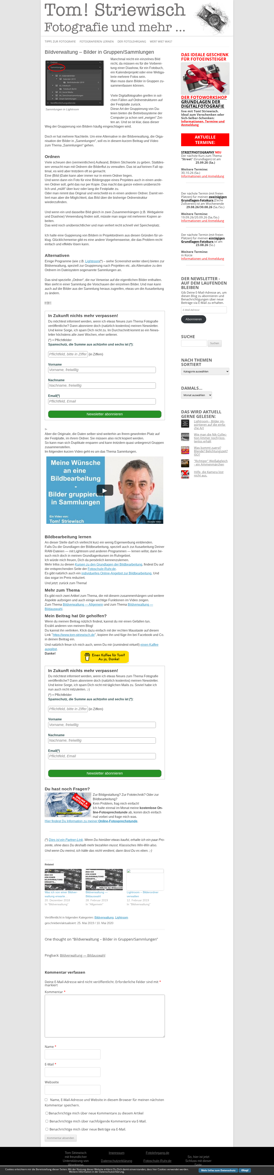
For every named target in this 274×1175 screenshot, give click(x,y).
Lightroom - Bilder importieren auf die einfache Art (210, 424)
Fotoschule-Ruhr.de (102, 569)
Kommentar (55, 992)
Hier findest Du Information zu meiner (91, 821)
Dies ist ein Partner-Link (66, 839)
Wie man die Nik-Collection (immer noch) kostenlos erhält (210, 437)
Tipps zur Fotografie (60, 41)
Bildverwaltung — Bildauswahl (82, 955)
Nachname (56, 380)
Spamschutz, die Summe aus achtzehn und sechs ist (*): (90, 344)
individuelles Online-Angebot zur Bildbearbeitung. (116, 573)
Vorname (55, 364)
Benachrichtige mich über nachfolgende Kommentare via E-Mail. (98, 1121)
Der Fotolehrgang (132, 41)
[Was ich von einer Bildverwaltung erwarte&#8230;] (63, 879)
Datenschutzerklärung (116, 1161)
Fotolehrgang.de (157, 1153)
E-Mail (50, 1064)
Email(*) (54, 395)
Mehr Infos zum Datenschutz (218, 1170)
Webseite (52, 1082)
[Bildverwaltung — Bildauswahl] (104, 879)
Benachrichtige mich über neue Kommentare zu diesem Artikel (96, 1113)
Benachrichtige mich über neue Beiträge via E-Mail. (88, 1129)
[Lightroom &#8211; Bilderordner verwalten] (145, 879)
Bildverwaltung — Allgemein (83, 604)
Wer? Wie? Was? (161, 41)
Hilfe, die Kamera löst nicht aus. (208, 473)
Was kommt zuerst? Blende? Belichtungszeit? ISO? (211, 451)
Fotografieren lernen (97, 41)
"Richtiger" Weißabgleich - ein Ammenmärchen (211, 462)
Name (50, 1046)
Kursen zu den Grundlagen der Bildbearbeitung (108, 564)
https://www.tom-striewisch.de (74, 635)
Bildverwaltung (104, 917)
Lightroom (92, 261)
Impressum (116, 1153)
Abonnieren (194, 319)
